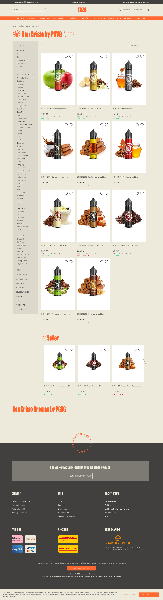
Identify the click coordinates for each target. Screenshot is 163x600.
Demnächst (21, 309)
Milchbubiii (21, 196)
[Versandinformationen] (68, 544)
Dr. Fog (19, 131)
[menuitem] (28, 9)
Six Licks (20, 233)
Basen (19, 57)
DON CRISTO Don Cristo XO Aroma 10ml (93, 245)
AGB (106, 516)
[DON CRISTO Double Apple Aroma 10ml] (58, 75)
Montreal (20, 202)
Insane (19, 162)
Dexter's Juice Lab (23, 118)
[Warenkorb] (148, 9)
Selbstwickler (22, 292)
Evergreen (21, 146)
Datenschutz (63, 512)
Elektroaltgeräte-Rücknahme (117, 509)
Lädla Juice (21, 193)
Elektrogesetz (110, 505)
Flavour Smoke (22, 155)
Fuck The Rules (22, 158)
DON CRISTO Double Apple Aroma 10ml (57, 108)
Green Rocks (21, 168)
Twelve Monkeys (23, 254)
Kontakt (61, 505)
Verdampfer (21, 279)
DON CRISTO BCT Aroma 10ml (89, 108)
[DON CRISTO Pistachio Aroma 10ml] (58, 281)
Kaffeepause (21, 177)
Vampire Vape (22, 258)
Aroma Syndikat (22, 78)
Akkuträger (21, 283)
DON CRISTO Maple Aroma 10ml (125, 177)
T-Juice (19, 248)
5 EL (18, 270)
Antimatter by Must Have (26, 75)
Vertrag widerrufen (19, 512)
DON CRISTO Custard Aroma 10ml (54, 245)
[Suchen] (46, 10)
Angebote (20, 305)
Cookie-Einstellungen (67, 516)
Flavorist (20, 149)
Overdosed (21, 63)
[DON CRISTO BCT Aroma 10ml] (93, 75)
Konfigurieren (129, 595)
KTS (18, 189)
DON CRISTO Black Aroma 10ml (125, 245)
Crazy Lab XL (21, 106)
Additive (20, 66)
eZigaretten (21, 275)
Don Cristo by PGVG (24, 124)
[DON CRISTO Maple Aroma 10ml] (129, 144)
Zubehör (20, 288)
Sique (19, 230)
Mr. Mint (20, 199)
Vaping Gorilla (22, 261)
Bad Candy (21, 81)
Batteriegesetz (111, 501)
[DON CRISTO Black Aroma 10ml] (129, 212)
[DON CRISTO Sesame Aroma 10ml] (93, 281)
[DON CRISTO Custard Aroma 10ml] (58, 212)
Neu (17, 301)
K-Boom (20, 183)
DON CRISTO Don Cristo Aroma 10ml (91, 177)
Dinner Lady (21, 121)
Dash (19, 115)
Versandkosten (101, 563)
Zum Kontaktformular (80, 476)
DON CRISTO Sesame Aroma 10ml (90, 314)
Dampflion (20, 112)
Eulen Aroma (21, 143)
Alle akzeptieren (149, 595)
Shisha (19, 296)
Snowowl (20, 236)
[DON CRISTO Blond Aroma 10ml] (129, 75)
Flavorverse (21, 152)
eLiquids (20, 46)
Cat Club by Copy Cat (24, 97)
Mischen (20, 50)
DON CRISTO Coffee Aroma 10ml (54, 177)
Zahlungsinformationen (21, 501)
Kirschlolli (20, 186)
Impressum (63, 509)
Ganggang (20, 165)
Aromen (20, 54)
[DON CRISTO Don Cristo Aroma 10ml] (93, 144)
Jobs (60, 501)
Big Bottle (20, 90)
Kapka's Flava (22, 180)
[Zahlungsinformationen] (24, 544)
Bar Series (21, 84)
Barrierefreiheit (111, 512)
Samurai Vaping (22, 227)
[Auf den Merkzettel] (71, 56)
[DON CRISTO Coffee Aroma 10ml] (58, 144)
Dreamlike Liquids (23, 127)
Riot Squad (21, 223)
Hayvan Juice (22, 174)
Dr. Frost (20, 134)
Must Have (21, 208)
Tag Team (20, 242)
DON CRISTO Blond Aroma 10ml (125, 108)
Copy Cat (20, 103)
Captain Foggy (22, 93)
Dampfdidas (21, 109)
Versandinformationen (21, 505)
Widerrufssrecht (18, 509)
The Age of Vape (23, 245)
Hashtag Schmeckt (24, 171)
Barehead (20, 87)
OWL (18, 214)
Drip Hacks (21, 140)
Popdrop (20, 220)
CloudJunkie (21, 100)
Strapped (20, 239)
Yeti (18, 267)
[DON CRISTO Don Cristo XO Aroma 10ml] (93, 212)
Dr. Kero (20, 137)
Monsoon (20, 211)
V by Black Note (22, 264)
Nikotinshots (21, 60)
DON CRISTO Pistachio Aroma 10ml (55, 314)
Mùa (18, 205)
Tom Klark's (21, 251)
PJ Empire (20, 217)
